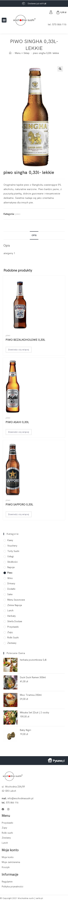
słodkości (12, 561)
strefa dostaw (14, 621)
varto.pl (39, 898)
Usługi (10, 556)
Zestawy (11, 643)
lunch (10, 610)
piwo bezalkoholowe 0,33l (25, 340)
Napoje (11, 567)
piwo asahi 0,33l (17, 422)
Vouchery (12, 545)
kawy (10, 540)
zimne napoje (14, 605)
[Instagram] (8, 809)
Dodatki (11, 588)
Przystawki (13, 626)
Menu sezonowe (16, 599)
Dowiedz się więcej (18, 349)
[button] (4, 20)
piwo (17, 213)
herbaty (11, 615)
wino (10, 578)
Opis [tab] (34, 235)
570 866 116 (59, 24)
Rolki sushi (13, 637)
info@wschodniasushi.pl (20, 798)
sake (10, 594)
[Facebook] (3, 809)
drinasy (11, 583)
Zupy (10, 632)
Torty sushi (13, 551)
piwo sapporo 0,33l (19, 504)
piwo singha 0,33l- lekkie (46, 53)
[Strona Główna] (10, 53)
